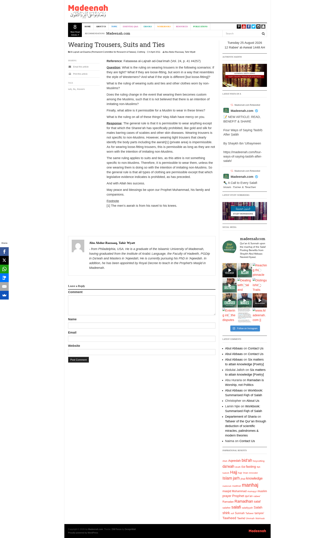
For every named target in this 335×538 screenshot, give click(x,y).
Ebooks (148, 26)
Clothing (141, 52)
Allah (224, 461)
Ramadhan (243, 501)
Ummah (250, 518)
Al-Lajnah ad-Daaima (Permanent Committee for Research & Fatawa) (103, 52)
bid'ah (247, 460)
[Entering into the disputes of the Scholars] (229, 315)
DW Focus (116, 529)
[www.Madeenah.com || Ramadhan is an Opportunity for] (260, 315)
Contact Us (255, 348)
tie (74, 89)
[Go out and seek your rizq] (244, 270)
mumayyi (252, 491)
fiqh (258, 467)
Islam (227, 478)
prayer (226, 496)
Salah (258, 507)
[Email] (4, 286)
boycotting (259, 460)
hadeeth (225, 473)
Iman (245, 473)
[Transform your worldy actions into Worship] (244, 300)
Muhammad (239, 491)
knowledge (254, 478)
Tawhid (241, 518)
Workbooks (164, 26)
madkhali (236, 486)
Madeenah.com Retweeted (247, 105)
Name (72, 319)
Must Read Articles (75, 30)
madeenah (226, 486)
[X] (4, 260)
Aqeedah (234, 460)
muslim (262, 491)
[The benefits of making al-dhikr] (229, 285)
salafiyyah (247, 507)
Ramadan (228, 501)
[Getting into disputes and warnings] (229, 270)
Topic (114, 26)
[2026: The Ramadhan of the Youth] (244, 315)
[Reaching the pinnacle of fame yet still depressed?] (260, 270)
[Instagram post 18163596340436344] (260, 300)
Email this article (81, 67)
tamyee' (259, 513)
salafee (226, 507)
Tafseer (249, 513)
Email (72, 332)
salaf (257, 501)
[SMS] (4, 277)
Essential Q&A (130, 26)
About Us (101, 26)
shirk (226, 513)
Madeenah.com (242, 111)
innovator (253, 473)
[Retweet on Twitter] (232, 105)
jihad (243, 478)
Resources (182, 26)
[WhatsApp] (4, 269)
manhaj (250, 485)
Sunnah (240, 513)
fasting (251, 466)
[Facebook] (4, 251)
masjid (226, 491)
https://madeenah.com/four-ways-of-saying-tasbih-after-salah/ (242, 156)
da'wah (228, 466)
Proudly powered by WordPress (83, 533)
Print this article (80, 74)
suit (69, 89)
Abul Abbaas (234, 348)
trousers (81, 89)
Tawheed (229, 518)
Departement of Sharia (241, 416)
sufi (232, 513)
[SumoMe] (4, 295)
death (238, 467)
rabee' (257, 496)
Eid (243, 466)
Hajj (233, 472)
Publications (200, 26)
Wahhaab (260, 518)
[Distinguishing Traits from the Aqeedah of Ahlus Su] (260, 285)
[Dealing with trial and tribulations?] (244, 285)
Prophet (238, 496)
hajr (240, 472)
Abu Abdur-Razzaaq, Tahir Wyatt (180, 52)
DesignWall (130, 529)
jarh (236, 478)
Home (88, 26)
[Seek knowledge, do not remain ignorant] (229, 300)
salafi (236, 507)
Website (74, 346)
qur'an (249, 496)
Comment (75, 292)
